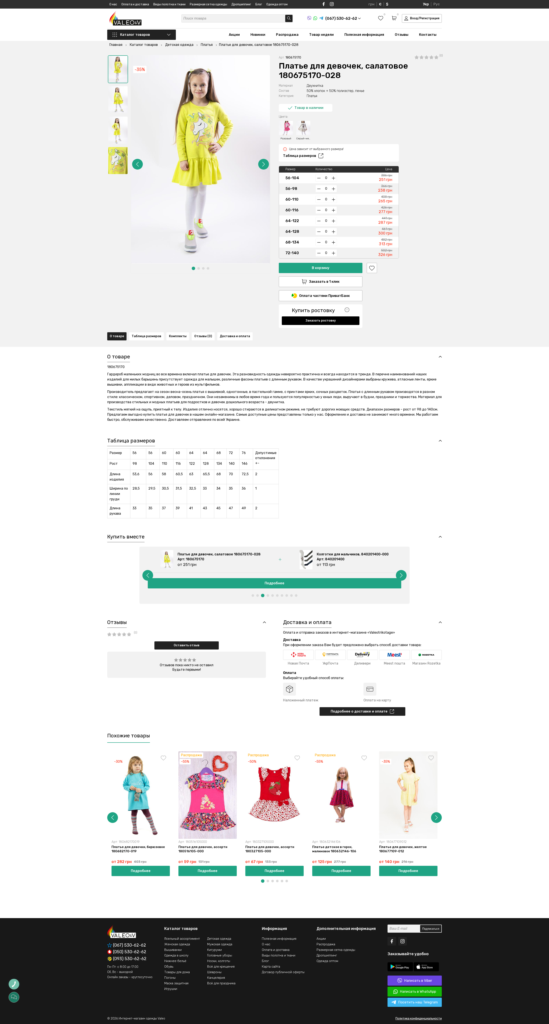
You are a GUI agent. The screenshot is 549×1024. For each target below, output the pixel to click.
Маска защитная (176, 983)
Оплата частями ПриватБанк (324, 296)
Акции (234, 35)
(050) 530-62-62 (129, 952)
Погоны (170, 978)
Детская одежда (219, 939)
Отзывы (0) (203, 336)
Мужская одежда (219, 944)
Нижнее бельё (175, 961)
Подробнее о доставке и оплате (359, 711)
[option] (118, 69)
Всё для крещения (221, 966)
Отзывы (401, 35)
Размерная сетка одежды (208, 4)
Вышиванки (173, 950)
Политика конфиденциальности (418, 1018)
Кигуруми (214, 950)
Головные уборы (219, 955)
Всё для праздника (221, 983)
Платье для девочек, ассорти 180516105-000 (202, 849)
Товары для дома (177, 972)
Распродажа (287, 35)
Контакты (427, 35)
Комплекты (178, 336)
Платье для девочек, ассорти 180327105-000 (269, 849)
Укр (426, 4)
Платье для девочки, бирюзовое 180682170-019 (138, 849)
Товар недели (321, 35)
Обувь (168, 966)
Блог (258, 4)
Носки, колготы (218, 961)
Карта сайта (271, 966)
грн (371, 4)
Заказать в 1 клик (324, 282)
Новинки (257, 35)
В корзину (320, 268)
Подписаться (430, 928)
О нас (113, 4)
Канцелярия (216, 978)
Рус (436, 4)
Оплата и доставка (135, 4)
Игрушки (170, 989)
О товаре (117, 336)
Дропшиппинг (241, 4)
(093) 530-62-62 (129, 958)
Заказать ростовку (321, 320)
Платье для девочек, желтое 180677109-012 (403, 849)
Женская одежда (177, 944)
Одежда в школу (176, 955)
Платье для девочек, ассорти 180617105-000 (470, 849)
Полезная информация (364, 35)
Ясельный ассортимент (182, 939)
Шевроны (214, 972)
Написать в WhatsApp (418, 991)
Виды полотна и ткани (169, 4)
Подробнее (274, 583)
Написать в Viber (418, 981)
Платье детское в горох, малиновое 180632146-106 (334, 849)
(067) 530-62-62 (129, 945)
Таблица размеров (299, 156)
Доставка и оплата (235, 336)
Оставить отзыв (186, 645)
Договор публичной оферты (283, 972)
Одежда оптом (277, 4)
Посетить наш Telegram (418, 1002)
